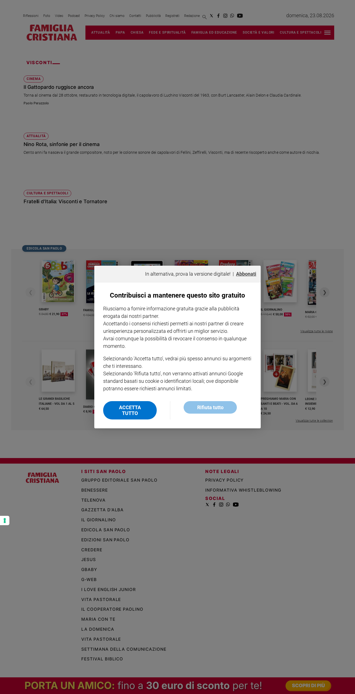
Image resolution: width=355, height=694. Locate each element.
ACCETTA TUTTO (130, 410)
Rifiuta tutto (210, 407)
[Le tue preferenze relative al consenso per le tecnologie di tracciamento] (4, 520)
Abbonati (246, 274)
